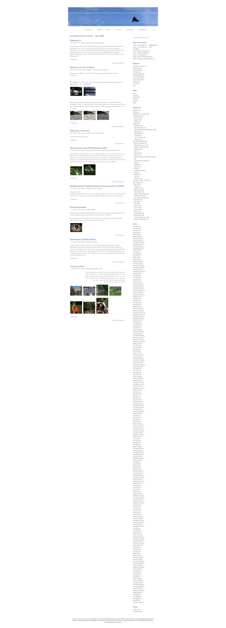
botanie (136, 205)
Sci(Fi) (135, 201)
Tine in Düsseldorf (138, 78)
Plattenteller (137, 116)
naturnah (135, 99)
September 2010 (137, 544)
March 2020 (136, 329)
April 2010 (136, 553)
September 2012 (137, 503)
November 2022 (137, 267)
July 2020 (136, 322)
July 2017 (136, 392)
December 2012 (137, 497)
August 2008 (136, 592)
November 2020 (137, 314)
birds (134, 93)
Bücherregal (94, 268)
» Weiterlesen (73, 59)
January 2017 (137, 403)
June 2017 (136, 394)
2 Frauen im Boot (77, 266)
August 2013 (136, 483)
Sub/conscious (137, 215)
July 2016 (136, 415)
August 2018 (136, 366)
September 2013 (137, 481)
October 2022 (137, 269)
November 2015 (137, 431)
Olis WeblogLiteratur (139, 76)
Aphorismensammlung (140, 194)
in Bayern (136, 166)
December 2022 (137, 265)
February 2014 (137, 471)
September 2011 (137, 526)
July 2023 (136, 252)
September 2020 (137, 318)
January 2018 (137, 380)
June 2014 (136, 464)
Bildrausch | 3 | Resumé (79, 131)
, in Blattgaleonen (145, 45)
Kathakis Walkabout (138, 74)
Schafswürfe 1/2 (142, 30)
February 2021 (137, 308)
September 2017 (137, 388)
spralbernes (137, 188)
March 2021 (136, 306)
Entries (136, 609)
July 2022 (136, 275)
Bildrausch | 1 (75, 40)
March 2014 (136, 470)
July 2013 (136, 485)
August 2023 (136, 250)
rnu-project (136, 83)
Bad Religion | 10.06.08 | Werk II (83, 239)
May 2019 (136, 349)
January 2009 (137, 582)
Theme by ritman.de (77, 619)
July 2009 (136, 571)
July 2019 (136, 345)
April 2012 (136, 512)
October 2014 (137, 456)
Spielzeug (101, 42)
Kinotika (136, 122)
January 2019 (137, 357)
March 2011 (136, 534)
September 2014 (137, 458)
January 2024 (137, 240)
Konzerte (94, 188)
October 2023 (137, 246)
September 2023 (137, 248)
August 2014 (136, 460)
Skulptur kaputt (137, 68)
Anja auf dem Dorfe (138, 79)
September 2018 (137, 364)
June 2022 (136, 277)
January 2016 (137, 427)
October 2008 (137, 588)
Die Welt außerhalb (138, 141)
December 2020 (137, 312)
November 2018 (137, 361)
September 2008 (137, 590)
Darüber (99, 30)
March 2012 (136, 514)
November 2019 (137, 337)
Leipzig (100, 69)
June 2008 (136, 596)
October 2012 (137, 501)
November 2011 (137, 522)
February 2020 (137, 331)
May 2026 (136, 226)
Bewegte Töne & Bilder (139, 114)
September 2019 (137, 341)
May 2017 (136, 396)
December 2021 (137, 289)
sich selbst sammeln (140, 197)
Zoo (135, 176)
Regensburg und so (139, 145)
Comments (137, 611)
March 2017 (136, 400)
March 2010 (136, 555)
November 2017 (137, 384)
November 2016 (137, 407)
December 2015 (137, 429)
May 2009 (136, 575)
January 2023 (137, 263)
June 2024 (136, 230)
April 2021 (136, 304)
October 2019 (137, 339)
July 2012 (136, 506)
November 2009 (137, 563)
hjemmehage (137, 213)
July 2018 (136, 368)
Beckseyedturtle (137, 70)
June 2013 (136, 487)
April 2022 (136, 281)
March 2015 (136, 446)
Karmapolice (136, 72)
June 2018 (136, 370)
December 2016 (137, 405)
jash (134, 85)
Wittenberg (137, 153)
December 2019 (137, 335)
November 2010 (137, 540)
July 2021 (136, 298)
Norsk (135, 186)
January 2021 (137, 310)
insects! (136, 209)
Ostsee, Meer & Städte (140, 160)
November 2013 (137, 477)
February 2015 (137, 448)
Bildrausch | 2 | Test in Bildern (82, 67)
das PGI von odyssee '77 (140, 66)
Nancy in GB (136, 81)
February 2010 (137, 557)
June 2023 (136, 254)
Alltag (93, 209)
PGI (135, 203)
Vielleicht (87, 102)
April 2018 (136, 374)
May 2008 (136, 598)
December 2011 (137, 520)
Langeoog (118, 30)
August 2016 (136, 413)
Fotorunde (95, 42)
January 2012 (137, 518)
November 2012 (137, 499)
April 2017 (136, 397)
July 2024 (136, 228)
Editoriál (135, 112)
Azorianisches (129, 30)
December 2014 (137, 452)
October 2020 (137, 316)
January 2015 (137, 450)
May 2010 (136, 551)
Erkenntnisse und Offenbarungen (101, 150)
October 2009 (137, 565)
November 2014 (137, 454)
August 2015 (136, 436)
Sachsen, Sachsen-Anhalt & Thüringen (145, 157)
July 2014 (136, 462)
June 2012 (136, 508)
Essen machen (139, 137)
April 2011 (136, 532)
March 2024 (136, 236)
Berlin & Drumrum (139, 143)
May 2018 (136, 372)
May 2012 (136, 510)
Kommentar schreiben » (118, 63)
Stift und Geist (137, 182)
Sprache (135, 184)
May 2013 (136, 489)
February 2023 (137, 261)
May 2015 (136, 442)
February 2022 (137, 285)
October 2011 (137, 524)
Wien (135, 151)
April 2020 (136, 327)
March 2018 (136, 376)
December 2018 (137, 359)
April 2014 (136, 468)
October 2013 (137, 479)
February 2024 (137, 238)
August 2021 (136, 296)
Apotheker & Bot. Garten (141, 180)
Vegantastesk (138, 133)
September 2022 (137, 271)
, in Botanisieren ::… (142, 51)
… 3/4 (152, 30)
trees (134, 102)
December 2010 (137, 538)
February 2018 (137, 378)
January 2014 (137, 473)
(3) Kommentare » (120, 203)
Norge (135, 168)
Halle (135, 162)
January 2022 (137, 287)
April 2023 (136, 257)
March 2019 (136, 353)
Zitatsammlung (138, 195)
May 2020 (136, 326)
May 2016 (136, 419)
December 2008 (137, 584)
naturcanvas (136, 97)
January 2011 (137, 536)
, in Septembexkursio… (143, 56)
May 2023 (136, 256)
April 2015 (136, 444)
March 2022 (136, 283)
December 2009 (137, 561)
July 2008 (136, 594)
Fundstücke (137, 125)
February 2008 (137, 602)
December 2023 (137, 242)
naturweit (135, 101)
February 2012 (137, 516)
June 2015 (136, 440)
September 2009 (137, 567)
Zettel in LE (137, 178)
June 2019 (136, 347)
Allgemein (135, 110)
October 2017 (137, 386)
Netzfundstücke (115, 150)
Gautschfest (110, 196)
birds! (135, 211)
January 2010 (137, 559)
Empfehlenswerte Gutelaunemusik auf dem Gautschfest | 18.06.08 (97, 186)
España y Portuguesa (140, 147)
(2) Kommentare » (120, 143)
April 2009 (136, 577)
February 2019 (137, 355)
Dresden (136, 155)
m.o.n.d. (136, 207)
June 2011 (136, 530)
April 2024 (136, 234)
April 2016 (136, 421)
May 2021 (136, 302)
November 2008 (137, 586)
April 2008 (136, 600)
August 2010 (136, 545)
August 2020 (136, 320)
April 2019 (136, 351)
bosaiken (135, 95)
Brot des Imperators (78, 207)
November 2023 (137, 244)
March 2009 (136, 579)
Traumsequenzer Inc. (140, 217)
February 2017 (137, 401)
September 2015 (137, 435)
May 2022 (136, 279)
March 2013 (136, 493)
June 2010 (136, 549)
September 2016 (137, 411)
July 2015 (136, 438)
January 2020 (137, 333)
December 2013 (137, 475)
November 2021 (137, 291)
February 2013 (137, 495)
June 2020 (136, 324)
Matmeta (137, 135)
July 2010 (136, 547)
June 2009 (136, 573)
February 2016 (137, 425)
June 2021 (136, 300)
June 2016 (136, 417)
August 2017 (136, 390)
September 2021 (137, 294)
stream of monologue (140, 219)
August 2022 (136, 273)
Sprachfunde (137, 192)
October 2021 (137, 292)
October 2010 (137, 541)
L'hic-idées (137, 139)
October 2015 (137, 433)
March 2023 (136, 259)
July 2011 (135, 528)
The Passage (88, 30)
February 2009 (137, 580)
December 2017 (137, 382)
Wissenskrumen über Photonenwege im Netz (88, 148)
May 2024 (136, 232)
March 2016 (136, 423)
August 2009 (136, 569)
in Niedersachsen (139, 170)
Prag (135, 172)
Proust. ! (108, 30)
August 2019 (136, 343)
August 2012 (136, 505)
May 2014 (136, 466)
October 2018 (137, 362)
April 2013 (136, 491)
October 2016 (137, 409)
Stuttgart (136, 164)
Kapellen (136, 120)
